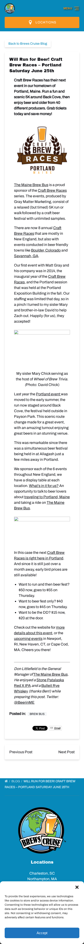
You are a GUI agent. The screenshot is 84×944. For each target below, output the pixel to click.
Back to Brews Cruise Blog (27, 43)
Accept (42, 933)
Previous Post (20, 752)
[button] (77, 887)
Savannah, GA (26, 256)
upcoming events (28, 639)
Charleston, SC (42, 873)
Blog (16, 781)
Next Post (66, 752)
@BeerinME (24, 702)
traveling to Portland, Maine (47, 497)
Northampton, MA (42, 879)
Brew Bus (37, 714)
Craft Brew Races (52, 190)
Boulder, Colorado (46, 250)
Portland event (48, 394)
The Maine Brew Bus (31, 185)
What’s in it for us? (44, 486)
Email (57, 728)
